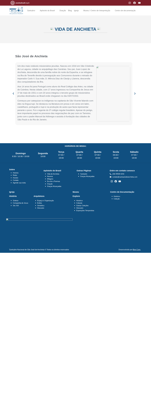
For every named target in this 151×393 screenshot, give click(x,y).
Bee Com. (137, 250)
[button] (13, 93)
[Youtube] (139, 2)
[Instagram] (129, 2)
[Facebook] (134, 2)
